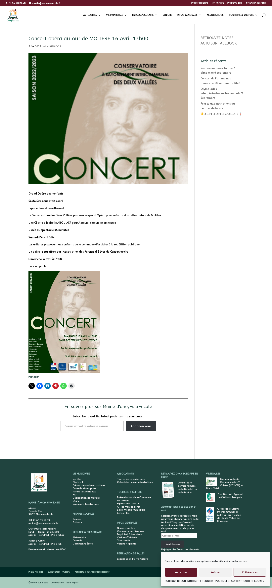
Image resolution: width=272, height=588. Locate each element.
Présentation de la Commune (134, 497)
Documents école (83, 543)
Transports (123, 540)
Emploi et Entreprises (129, 534)
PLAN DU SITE (35, 572)
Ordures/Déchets (127, 537)
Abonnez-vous (140, 426)
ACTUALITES (90, 15)
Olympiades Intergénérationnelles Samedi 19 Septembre (222, 93)
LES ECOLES (218, 3)
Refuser (215, 572)
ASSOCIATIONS (215, 15)
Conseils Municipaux (84, 488)
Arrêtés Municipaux (84, 491)
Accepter (181, 572)
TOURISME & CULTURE (241, 15)
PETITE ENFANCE (199, 3)
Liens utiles (123, 513)
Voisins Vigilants (126, 543)
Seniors (77, 519)
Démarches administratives (89, 485)
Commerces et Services (130, 531)
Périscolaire (79, 537)
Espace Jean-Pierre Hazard (132, 558)
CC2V (76, 501)
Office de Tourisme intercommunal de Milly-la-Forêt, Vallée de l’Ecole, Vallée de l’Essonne (229, 515)
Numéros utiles (126, 528)
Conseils (77, 540)
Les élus (77, 479)
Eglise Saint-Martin (128, 503)
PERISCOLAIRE (234, 3)
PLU (74, 494)
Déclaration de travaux (86, 497)
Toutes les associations (131, 479)
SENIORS (167, 15)
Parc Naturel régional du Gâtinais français (230, 495)
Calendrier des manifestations (135, 482)
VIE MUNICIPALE (114, 15)
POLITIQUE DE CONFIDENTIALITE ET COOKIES (189, 580)
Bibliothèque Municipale (131, 509)
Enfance (77, 522)
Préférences (250, 572)
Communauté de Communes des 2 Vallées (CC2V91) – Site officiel (224, 483)
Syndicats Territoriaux (86, 504)
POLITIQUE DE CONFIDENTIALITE (92, 572)
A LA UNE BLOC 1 (52, 46)
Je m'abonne (172, 544)
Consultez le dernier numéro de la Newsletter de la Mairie (187, 487)
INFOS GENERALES (187, 15)
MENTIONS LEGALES (59, 572)
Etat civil (78, 482)
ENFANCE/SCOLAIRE (143, 15)
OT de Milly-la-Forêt (128, 506)
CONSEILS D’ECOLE (256, 3)
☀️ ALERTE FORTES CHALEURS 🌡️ (221, 114)
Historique (123, 500)
